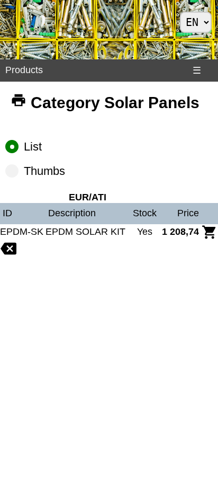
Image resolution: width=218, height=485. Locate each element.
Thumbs (44, 171)
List (33, 146)
